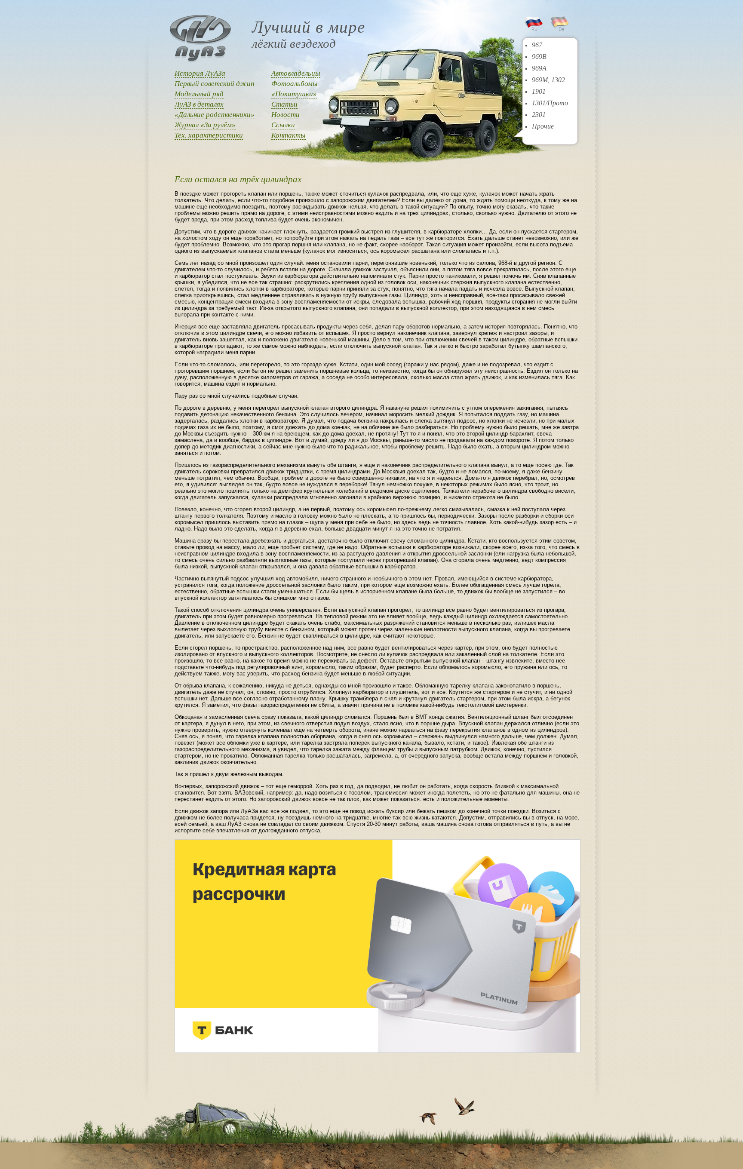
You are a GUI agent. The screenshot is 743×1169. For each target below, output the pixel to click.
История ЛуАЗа (200, 73)
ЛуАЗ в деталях (199, 104)
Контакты (288, 135)
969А (539, 68)
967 (537, 45)
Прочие (543, 126)
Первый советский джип (215, 84)
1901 (539, 91)
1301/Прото (550, 103)
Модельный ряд (199, 94)
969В (539, 56)
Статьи (284, 104)
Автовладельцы (295, 73)
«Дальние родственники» (215, 114)
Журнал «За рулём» (205, 125)
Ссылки (283, 125)
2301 (539, 114)
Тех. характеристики (209, 135)
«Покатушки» (294, 94)
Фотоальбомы (294, 84)
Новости (285, 114)
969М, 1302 (548, 79)
